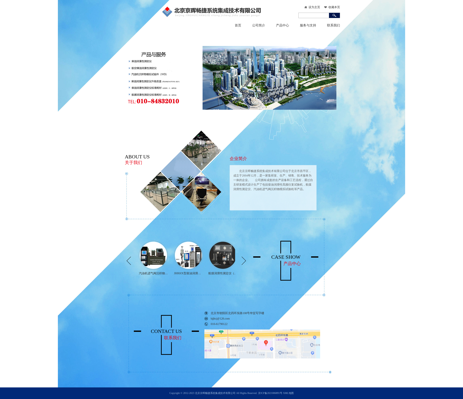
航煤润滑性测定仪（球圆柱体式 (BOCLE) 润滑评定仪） (222, 273)
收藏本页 (334, 7)
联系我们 (333, 25)
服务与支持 (308, 25)
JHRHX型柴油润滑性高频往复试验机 (188, 273)
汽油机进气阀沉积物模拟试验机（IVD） (153, 273)
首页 (238, 25)
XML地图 (288, 393)
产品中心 (282, 25)
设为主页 (314, 7)
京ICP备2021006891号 (270, 393)
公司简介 (258, 25)
